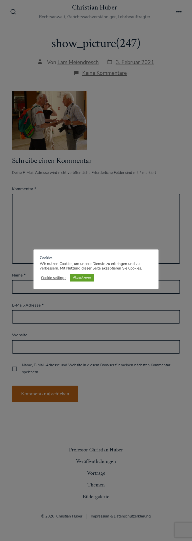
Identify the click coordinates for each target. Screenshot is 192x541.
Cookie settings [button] (53, 278)
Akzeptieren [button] (82, 277)
